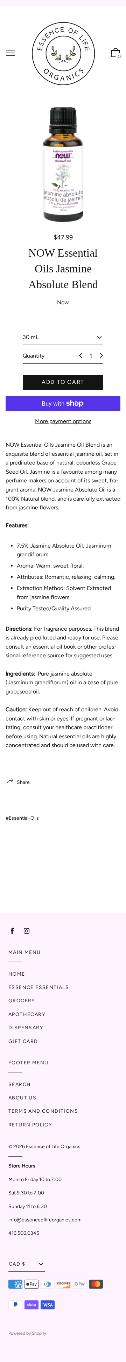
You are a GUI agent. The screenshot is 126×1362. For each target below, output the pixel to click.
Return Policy (30, 1125)
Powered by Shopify (27, 1333)
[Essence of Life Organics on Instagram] (26, 931)
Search (19, 1084)
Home (16, 974)
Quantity (33, 355)
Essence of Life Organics (53, 1147)
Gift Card (23, 1041)
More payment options (63, 421)
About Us (22, 1098)
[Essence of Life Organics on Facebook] (12, 931)
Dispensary (25, 1028)
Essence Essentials (38, 987)
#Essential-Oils (22, 818)
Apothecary (26, 1014)
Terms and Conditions (43, 1111)
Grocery (21, 1001)
